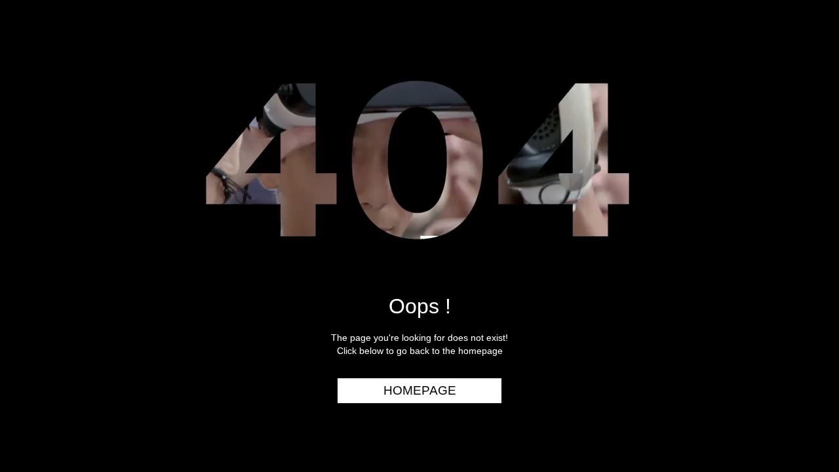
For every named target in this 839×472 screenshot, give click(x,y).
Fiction (799, 140)
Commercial (785, 90)
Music (804, 115)
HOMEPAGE (419, 390)
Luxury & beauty (772, 65)
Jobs (806, 191)
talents (797, 166)
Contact (795, 241)
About (802, 215)
